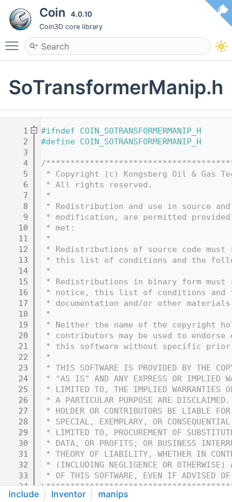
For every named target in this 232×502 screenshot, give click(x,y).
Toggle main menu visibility (14, 45)
